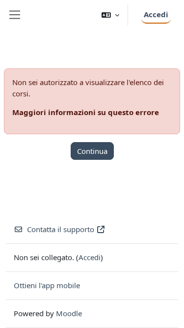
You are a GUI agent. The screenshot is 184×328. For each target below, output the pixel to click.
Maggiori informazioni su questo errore (85, 112)
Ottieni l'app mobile (47, 285)
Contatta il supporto (60, 229)
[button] (110, 15)
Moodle (69, 313)
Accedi (156, 14)
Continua (92, 151)
